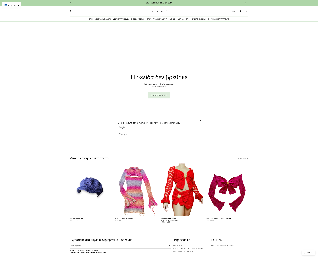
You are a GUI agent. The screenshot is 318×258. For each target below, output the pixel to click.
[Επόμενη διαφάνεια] (245, 3)
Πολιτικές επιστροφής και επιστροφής (188, 249)
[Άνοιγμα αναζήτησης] (70, 11)
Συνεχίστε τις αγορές (159, 95)
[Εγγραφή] (169, 246)
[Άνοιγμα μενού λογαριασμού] (240, 11)
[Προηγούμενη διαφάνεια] (70, 3)
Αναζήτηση (177, 245)
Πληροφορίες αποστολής (183, 252)
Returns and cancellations (222, 245)
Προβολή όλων (243, 159)
